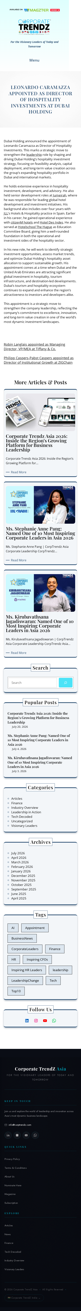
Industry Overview (24, 807)
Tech (53, 980)
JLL (6, 213)
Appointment (35, 928)
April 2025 (18, 898)
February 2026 (22, 866)
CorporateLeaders (24, 949)
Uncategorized (22, 821)
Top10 (16, 991)
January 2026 (21, 871)
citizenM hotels (22, 222)
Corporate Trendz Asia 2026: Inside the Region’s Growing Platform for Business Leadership (38, 717)
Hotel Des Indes (51, 222)
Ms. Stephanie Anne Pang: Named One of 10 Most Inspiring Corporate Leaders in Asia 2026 (39, 740)
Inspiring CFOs (37, 959)
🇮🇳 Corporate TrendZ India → (24, 1298)
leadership (34, 154)
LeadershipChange (25, 980)
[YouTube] (26, 1135)
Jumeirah (59, 195)
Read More (19, 472)
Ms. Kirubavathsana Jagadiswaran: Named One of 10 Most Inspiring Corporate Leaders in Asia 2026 (40, 762)
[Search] (66, 682)
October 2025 (21, 885)
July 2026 (18, 853)
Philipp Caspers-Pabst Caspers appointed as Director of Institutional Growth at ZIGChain (39, 360)
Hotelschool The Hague (35, 227)
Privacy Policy (12, 1159)
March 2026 (20, 862)
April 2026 (18, 857)
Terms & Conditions (16, 1168)
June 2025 (18, 894)
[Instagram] (17, 1135)
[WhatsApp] (35, 1135)
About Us (9, 1176)
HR (13, 959)
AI (13, 928)
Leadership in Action (26, 812)
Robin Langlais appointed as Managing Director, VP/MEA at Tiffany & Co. (34, 346)
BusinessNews (22, 938)
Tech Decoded (21, 816)
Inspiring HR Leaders (26, 970)
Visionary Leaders (24, 825)
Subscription (11, 1203)
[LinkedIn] (8, 1135)
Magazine (10, 1194)
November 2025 (23, 880)
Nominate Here (13, 1185)
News (8, 1234)
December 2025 (23, 875)
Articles (16, 798)
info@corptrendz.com (20, 1125)
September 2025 (23, 889)
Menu (34, 60)
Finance (17, 803)
